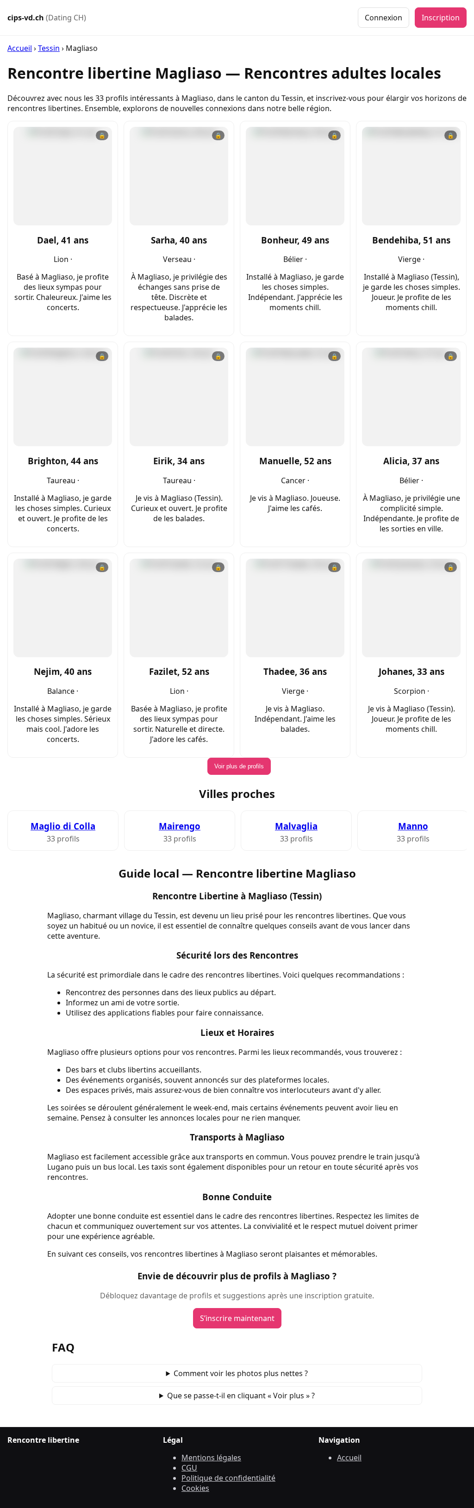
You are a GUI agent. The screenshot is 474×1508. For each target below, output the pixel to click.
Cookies (195, 1488)
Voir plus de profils (239, 766)
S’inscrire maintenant (237, 1318)
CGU (189, 1468)
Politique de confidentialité (228, 1478)
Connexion (383, 17)
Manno (413, 826)
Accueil (19, 48)
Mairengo (179, 826)
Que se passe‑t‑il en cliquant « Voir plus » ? (241, 1395)
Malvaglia (296, 826)
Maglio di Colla (63, 826)
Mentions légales (211, 1457)
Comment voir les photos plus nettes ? (241, 1373)
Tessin (49, 48)
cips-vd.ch (46, 17)
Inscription (441, 17)
